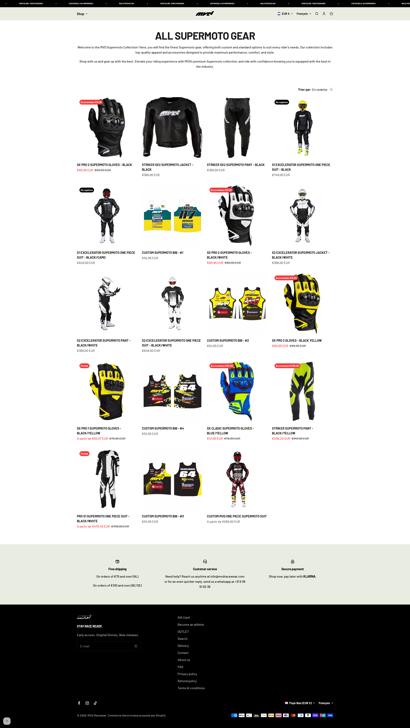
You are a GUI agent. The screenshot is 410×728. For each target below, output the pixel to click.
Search (183, 638)
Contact (183, 653)
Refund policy (187, 681)
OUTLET (183, 631)
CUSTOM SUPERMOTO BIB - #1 (162, 252)
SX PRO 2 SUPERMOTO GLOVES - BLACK (104, 165)
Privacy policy (187, 674)
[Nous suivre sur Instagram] (87, 703)
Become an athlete (191, 624)
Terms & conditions (191, 688)
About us (184, 660)
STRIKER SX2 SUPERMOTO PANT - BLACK (236, 165)
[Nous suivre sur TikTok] (95, 703)
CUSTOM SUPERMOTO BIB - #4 (163, 428)
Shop (80, 14)
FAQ (180, 667)
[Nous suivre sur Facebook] (79, 703)
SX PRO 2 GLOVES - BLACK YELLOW (297, 340)
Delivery (183, 646)
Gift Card (184, 617)
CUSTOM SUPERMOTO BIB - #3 (163, 516)
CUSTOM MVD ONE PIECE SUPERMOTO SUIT (237, 516)
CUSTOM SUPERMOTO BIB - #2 (228, 340)
